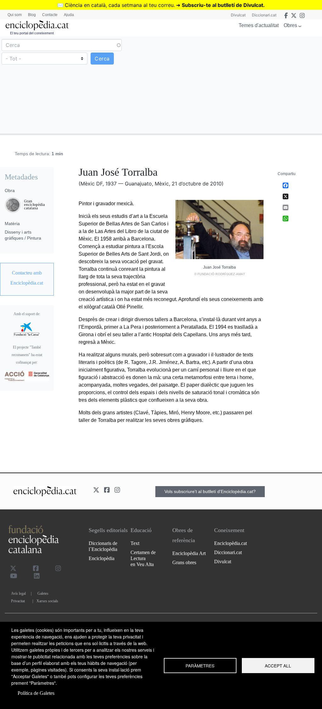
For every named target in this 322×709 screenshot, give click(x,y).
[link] (27, 278)
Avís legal (18, 593)
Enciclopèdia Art (189, 553)
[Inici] (37, 25)
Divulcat (238, 15)
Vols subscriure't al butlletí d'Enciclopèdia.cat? (210, 491)
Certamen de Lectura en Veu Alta (143, 558)
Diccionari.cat (264, 15)
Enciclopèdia (101, 558)
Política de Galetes (36, 693)
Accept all (278, 665)
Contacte (50, 15)
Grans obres (184, 562)
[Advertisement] (240, 85)
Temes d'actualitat (259, 25)
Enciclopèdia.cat (230, 543)
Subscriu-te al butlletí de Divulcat (222, 5)
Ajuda (69, 15)
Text (134, 543)
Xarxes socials (47, 601)
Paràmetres (200, 665)
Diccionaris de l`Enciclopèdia (103, 546)
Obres (290, 25)
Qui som (15, 15)
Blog (32, 15)
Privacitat (18, 601)
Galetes (42, 593)
